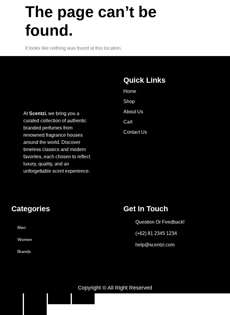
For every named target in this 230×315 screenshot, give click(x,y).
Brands (24, 251)
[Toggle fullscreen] (35, 298)
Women (24, 239)
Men (21, 227)
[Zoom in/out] (11, 298)
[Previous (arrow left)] (11, 309)
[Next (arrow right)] (35, 309)
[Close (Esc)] (83, 298)
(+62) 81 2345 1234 (156, 233)
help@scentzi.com (155, 244)
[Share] (59, 298)
